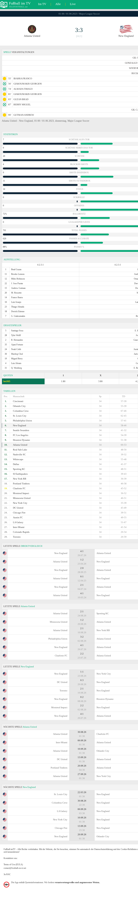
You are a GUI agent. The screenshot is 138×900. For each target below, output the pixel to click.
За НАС (7, 874)
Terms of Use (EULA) (13, 864)
